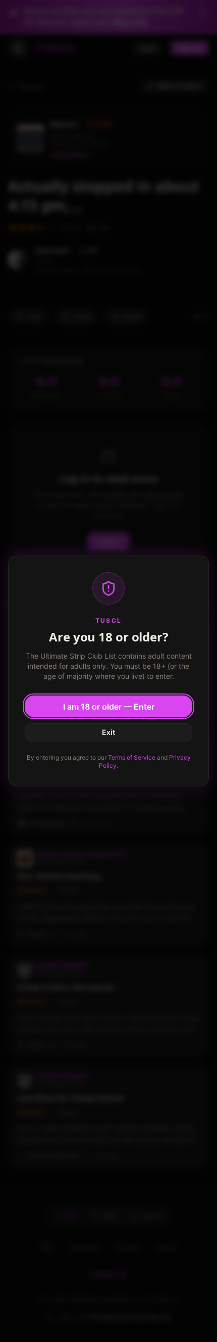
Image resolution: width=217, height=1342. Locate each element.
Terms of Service (131, 757)
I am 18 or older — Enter (108, 707)
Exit (108, 732)
